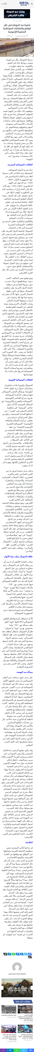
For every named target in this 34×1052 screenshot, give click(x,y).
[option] (17, 987)
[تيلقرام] (9, 954)
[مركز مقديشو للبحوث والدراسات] (24, 3)
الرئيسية (18, 21)
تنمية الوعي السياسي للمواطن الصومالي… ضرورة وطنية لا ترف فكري (25, 1036)
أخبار (14, 21)
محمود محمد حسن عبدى (20, 35)
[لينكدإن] (21, 954)
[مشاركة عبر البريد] (5, 954)
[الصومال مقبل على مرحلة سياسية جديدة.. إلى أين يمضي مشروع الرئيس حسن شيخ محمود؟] (8, 1029)
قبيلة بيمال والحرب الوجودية (9, 1015)
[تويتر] (25, 954)
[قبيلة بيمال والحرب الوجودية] (8, 1009)
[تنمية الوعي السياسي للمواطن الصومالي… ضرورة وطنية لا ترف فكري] (25, 1029)
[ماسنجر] (17, 954)
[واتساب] (13, 954)
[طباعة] (29, 957)
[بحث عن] (32, 4)
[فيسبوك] (29, 954)
